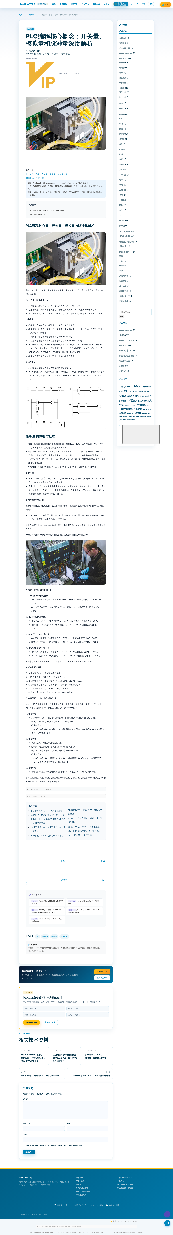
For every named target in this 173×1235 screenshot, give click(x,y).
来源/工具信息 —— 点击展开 (38, 796)
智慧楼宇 (79, 1184)
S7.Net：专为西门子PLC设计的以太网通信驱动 (46, 920)
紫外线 (122, 226)
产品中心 (85, 4)
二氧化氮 (122, 190)
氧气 (121, 210)
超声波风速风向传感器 (139, 416)
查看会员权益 (31, 1022)
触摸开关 (125, 416)
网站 (25, 1134)
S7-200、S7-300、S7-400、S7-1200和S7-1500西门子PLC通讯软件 (46, 911)
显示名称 (27, 1123)
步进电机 (64, 936)
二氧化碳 (122, 175)
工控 (121, 261)
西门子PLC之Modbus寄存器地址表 (84, 826)
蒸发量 (122, 139)
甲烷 (121, 205)
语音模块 (122, 78)
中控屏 (122, 108)
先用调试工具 (50, 1022)
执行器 (122, 88)
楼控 (130, 409)
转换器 (122, 62)
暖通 (124, 409)
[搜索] (131, 4)
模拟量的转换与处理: (35, 178)
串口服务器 (123, 291)
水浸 (121, 124)
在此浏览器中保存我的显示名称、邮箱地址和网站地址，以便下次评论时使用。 (55, 1145)
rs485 (123, 391)
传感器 (122, 68)
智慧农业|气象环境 (126, 242)
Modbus (141, 386)
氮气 (121, 215)
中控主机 (122, 83)
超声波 (122, 134)
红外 (121, 144)
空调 (121, 103)
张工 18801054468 (125, 1184)
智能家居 (122, 58)
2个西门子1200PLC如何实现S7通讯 (47, 835)
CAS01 (121, 387)
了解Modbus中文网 (124, 1178)
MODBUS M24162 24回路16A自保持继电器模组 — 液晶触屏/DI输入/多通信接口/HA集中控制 (48, 819)
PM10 (121, 118)
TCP (133, 392)
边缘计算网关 (124, 296)
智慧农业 (79, 1178)
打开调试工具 (102, 971)
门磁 (121, 154)
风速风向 (122, 38)
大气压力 (122, 169)
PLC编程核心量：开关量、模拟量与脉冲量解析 (47, 174)
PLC (149, 387)
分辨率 (45, 936)
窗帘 (121, 73)
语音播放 (122, 281)
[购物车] (137, 4)
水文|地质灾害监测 (126, 231)
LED (132, 387)
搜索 (121, 316)
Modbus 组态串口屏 (84, 1191)
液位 (121, 129)
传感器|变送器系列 (126, 236)
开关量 (54, 936)
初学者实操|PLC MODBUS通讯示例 (47, 810)
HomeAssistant (126, 53)
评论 (25, 1099)
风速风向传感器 (131, 420)
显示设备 (122, 286)
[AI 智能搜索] (167, 1214)
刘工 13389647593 (125, 1188)
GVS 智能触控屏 (82, 1188)
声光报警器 (123, 276)
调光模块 (122, 97)
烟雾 (121, 159)
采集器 (122, 43)
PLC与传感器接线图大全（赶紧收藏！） (83, 902)
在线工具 (96, 4)
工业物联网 (30, 15)
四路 (146, 396)
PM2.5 (122, 149)
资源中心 (74, 4)
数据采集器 (127, 405)
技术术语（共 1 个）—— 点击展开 (40, 789)
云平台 (106, 4)
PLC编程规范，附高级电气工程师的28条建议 (47, 902)
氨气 (121, 185)
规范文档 (63, 4)
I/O (125, 387)
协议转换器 (123, 301)
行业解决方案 (124, 48)
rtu (129, 391)
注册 (151, 4)
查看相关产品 (102, 978)
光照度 (122, 220)
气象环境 (122, 246)
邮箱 (68, 1123)
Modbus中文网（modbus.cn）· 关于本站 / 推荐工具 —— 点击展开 (60, 1226)
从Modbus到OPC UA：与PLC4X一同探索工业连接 (84, 911)
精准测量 (144, 413)
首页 (54, 4)
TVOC (136, 392)
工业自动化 (80, 1181)
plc (37, 936)
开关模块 (122, 92)
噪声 (121, 180)
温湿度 (122, 164)
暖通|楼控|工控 (125, 252)
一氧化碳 (122, 200)
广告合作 (120, 1181)
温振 (121, 256)
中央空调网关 (81, 1195)
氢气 (121, 195)
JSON (128, 387)
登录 (143, 4)
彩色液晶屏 (145, 401)
